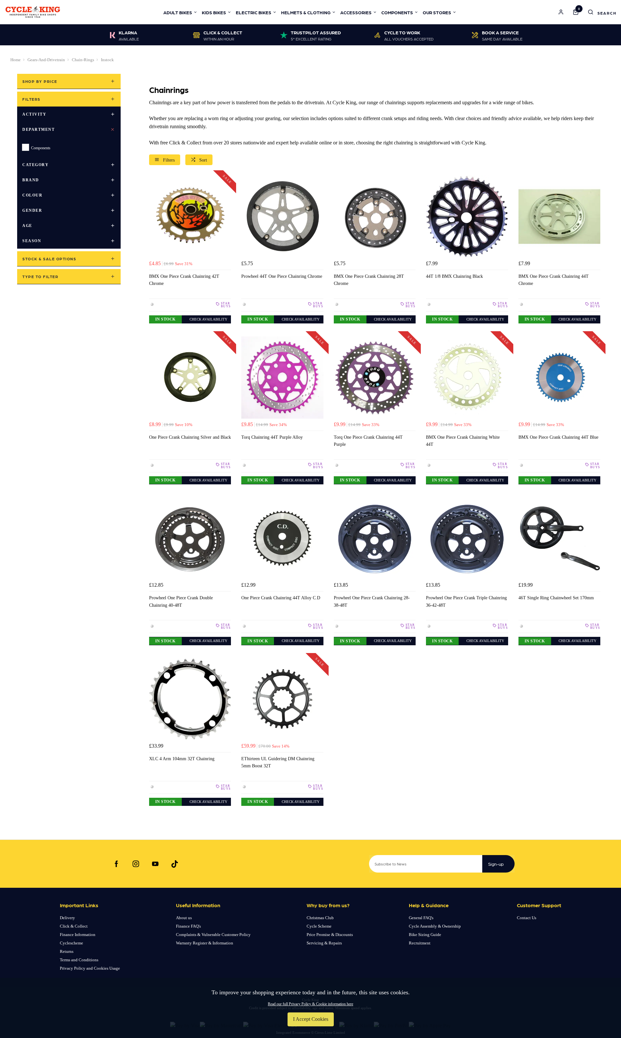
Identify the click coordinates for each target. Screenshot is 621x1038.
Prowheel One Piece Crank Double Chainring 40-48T (181, 601)
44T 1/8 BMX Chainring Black (454, 276)
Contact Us (526, 917)
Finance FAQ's (188, 926)
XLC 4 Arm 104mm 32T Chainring (181, 758)
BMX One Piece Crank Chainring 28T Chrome (369, 280)
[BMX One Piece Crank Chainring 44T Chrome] (559, 216)
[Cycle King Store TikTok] (175, 864)
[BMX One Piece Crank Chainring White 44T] (467, 377)
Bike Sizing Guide (425, 934)
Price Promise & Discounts (330, 934)
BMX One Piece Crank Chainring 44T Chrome (553, 280)
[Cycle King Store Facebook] (116, 864)
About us (184, 917)
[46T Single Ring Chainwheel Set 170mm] (559, 538)
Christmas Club (320, 917)
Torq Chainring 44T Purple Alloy (272, 437)
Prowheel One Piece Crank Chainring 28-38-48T (372, 601)
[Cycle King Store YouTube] (155, 864)
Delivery (67, 917)
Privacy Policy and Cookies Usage (90, 968)
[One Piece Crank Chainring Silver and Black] (190, 377)
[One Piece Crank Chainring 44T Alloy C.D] (282, 538)
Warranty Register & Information (204, 943)
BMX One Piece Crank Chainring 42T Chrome (184, 280)
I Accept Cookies (310, 1019)
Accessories (356, 12)
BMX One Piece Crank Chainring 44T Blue (558, 437)
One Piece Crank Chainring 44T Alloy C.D (280, 597)
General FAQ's (421, 917)
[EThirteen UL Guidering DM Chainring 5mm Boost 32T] (282, 699)
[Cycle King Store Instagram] (136, 864)
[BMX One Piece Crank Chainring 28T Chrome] (375, 216)
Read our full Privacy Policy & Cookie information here (310, 1004)
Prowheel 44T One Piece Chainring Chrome (281, 276)
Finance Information (77, 934)
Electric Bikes (253, 12)
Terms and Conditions (79, 959)
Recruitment (419, 943)
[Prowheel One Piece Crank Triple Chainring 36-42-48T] (467, 538)
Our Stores (437, 12)
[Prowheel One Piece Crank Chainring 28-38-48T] (375, 538)
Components (397, 12)
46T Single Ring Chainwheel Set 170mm (556, 597)
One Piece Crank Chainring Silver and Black (190, 437)
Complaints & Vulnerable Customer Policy (213, 934)
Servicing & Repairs (324, 943)
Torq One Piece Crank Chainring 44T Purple (368, 440)
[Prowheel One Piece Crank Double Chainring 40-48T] (190, 538)
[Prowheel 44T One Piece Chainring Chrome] (282, 216)
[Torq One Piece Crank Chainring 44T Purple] (375, 377)
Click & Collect (74, 926)
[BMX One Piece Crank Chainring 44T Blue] (559, 377)
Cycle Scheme (319, 926)
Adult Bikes (177, 12)
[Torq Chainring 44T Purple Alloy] (282, 377)
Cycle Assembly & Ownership (435, 926)
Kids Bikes (214, 12)
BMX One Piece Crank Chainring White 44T (463, 440)
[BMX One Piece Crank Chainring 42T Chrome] (190, 216)
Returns (66, 951)
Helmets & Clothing (306, 12)
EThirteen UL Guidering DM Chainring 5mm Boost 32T (277, 762)
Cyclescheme (71, 943)
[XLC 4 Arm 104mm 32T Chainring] (190, 699)
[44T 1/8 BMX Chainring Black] (467, 216)
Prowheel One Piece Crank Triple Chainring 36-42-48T (466, 601)
